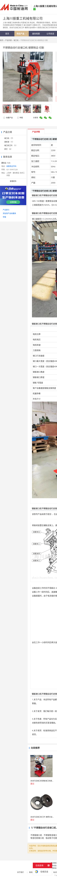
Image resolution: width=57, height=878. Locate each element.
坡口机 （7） (9, 138)
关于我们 (20, 872)
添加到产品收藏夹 (9, 213)
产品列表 (8, 40)
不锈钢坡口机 (36, 835)
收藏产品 (9, 117)
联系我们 (32, 872)
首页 (1, 40)
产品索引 (6, 210)
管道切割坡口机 (37, 838)
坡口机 (16, 40)
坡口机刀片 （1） (10, 145)
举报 (21, 117)
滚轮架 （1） (9, 142)
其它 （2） (8, 149)
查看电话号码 (11, 166)
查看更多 (13, 181)
